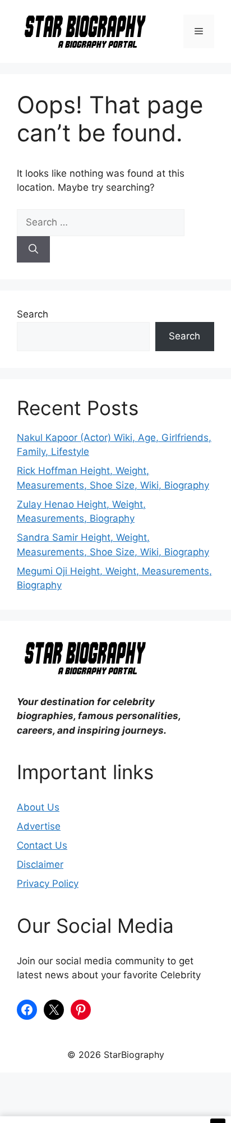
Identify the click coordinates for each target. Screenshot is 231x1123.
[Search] (33, 249)
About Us (38, 807)
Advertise (39, 826)
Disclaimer (40, 864)
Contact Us (42, 845)
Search (32, 314)
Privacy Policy (47, 883)
